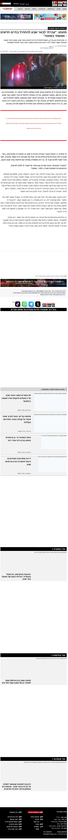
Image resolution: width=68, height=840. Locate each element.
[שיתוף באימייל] (13, 51)
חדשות (65, 9)
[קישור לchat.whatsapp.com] (33, 283)
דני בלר (37, 276)
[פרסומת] (50, 17)
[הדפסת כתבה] (4, 51)
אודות (37, 819)
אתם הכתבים (13, 824)
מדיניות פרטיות (13, 817)
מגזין (37, 824)
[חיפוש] (1, 3)
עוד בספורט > (58, 549)
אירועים (20, 9)
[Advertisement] (33, 265)
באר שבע (53, 276)
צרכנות (34, 9)
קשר (62, 276)
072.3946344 (47, 832)
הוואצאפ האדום (33, 812)
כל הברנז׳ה (42, 9)
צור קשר (36, 822)
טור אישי (27, 9)
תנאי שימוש (14, 819)
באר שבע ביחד (13, 829)
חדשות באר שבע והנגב (44, 276)
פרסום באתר (34, 817)
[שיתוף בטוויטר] (21, 51)
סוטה (57, 276)
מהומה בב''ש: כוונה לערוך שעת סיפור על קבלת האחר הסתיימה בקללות (17, 419)
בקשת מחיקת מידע (11, 822)
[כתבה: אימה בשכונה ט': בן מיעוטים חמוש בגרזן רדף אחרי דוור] (54, 442)
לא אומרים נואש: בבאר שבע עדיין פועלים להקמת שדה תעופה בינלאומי (16, 398)
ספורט (58, 9)
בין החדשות (51, 9)
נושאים (36, 826)
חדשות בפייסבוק (12, 826)
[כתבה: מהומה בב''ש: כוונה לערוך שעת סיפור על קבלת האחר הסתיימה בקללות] (50, 423)
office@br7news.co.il (50, 834)
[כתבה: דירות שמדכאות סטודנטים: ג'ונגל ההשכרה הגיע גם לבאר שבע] (52, 464)
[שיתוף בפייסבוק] (30, 51)
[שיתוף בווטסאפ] (38, 51)
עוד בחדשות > (58, 655)
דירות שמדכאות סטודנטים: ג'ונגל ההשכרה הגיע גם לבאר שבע (18, 461)
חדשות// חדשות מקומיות (57, 28)
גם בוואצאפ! (13, 812)
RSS (37, 829)
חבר (60, 276)
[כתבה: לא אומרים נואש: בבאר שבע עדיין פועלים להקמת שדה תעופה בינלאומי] (50, 402)
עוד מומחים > (58, 759)
